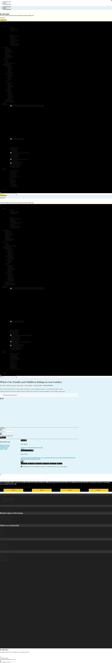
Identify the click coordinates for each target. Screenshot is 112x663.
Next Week (37, 459)
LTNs (11, 34)
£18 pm (98, 490)
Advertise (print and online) (5, 520)
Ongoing (35, 457)
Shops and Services (14, 156)
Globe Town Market (9, 101)
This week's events (14, 147)
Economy (12, 28)
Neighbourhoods (7, 64)
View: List (59, 463)
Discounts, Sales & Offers (15, 161)
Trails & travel (8, 58)
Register (5, 3)
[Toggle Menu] (0, 22)
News (4, 25)
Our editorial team (3, 544)
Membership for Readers (5, 517)
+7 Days (59, 457)
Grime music (10, 96)
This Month (26, 459)
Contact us (2, 548)
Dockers (9, 87)
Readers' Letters (6, 501)
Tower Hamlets (28, 385)
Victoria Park (8, 99)
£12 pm (70, 490)
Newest (23, 440)
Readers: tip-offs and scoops (8, 508)
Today (50, 457)
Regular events (13, 148)
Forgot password (7, 4)
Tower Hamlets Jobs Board (8, 499)
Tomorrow (54, 457)
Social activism (13, 172)
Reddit (1, 534)
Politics (11, 26)
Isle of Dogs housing (14, 43)
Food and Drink (13, 157)
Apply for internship (3, 546)
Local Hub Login (7, 1)
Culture (4, 59)
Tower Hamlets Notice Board (8, 498)
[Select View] (22, 462)
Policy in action (13, 174)
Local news (10, 82)
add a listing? (64, 466)
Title (36, 447)
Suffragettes (10, 98)
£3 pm (13, 490)
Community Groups (14, 154)
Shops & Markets (8, 51)
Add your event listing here (10, 395)
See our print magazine (4, 522)
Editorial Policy (3, 556)
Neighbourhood (25, 447)
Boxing (9, 80)
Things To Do (8, 50)
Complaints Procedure (4, 559)
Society (6, 60)
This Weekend (69, 457)
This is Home (13, 177)
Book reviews (8, 55)
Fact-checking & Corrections (5, 557)
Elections (12, 37)
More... (4, 169)
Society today (13, 173)
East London (20, 385)
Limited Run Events (4, 446)
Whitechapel (8, 65)
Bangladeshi (10, 72)
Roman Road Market (9, 100)
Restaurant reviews (9, 56)
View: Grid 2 (31, 463)
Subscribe (2, 17)
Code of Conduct (3, 554)
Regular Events (3, 449)
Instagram (2, 531)
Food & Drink (8, 48)
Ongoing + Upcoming (26, 450)
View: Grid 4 (46, 463)
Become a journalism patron (5, 519)
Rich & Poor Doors (14, 45)
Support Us (3, 20)
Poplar (6, 81)
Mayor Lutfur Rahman (14, 39)
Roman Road (8, 90)
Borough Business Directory (8, 500)
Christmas (7, 54)
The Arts (7, 61)
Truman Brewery (13, 41)
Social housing (11, 86)
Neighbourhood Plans (15, 36)
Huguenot (10, 78)
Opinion (4, 103)
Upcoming (30, 457)
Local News (10, 67)
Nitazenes (12, 42)
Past (48, 457)
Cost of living (13, 38)
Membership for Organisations (6, 516)
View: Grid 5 (53, 463)
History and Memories (10, 63)
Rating (33, 447)
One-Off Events (4, 447)
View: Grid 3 (38, 463)
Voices (11, 178)
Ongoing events (13, 151)
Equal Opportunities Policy (5, 560)
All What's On (24, 457)
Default (22, 449)
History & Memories (14, 176)
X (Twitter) (2, 530)
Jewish (9, 70)
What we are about (3, 542)
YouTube (1, 535)
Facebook (2, 528)
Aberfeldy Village (38, 385)
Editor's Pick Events (5, 445)
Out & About (6, 47)
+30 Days (64, 457)
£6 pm (41, 490)
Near (1, 433)
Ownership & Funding (4, 545)
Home (4, 385)
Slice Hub (5, 104)
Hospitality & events (14, 166)
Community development (15, 165)
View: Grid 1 (24, 463)
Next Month (32, 459)
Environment (13, 30)
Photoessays (13, 179)
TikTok (1, 533)
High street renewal (14, 170)
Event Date (40, 447)
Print (4, 168)
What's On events (11, 385)
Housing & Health (14, 29)
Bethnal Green (8, 73)
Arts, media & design (14, 164)
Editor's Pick (7, 52)
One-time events (14, 150)
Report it (5, 190)
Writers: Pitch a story (6, 509)
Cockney (10, 95)
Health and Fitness (14, 155)
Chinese (9, 89)
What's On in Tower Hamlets (8, 497)
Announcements (13, 160)
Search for (2, 428)
